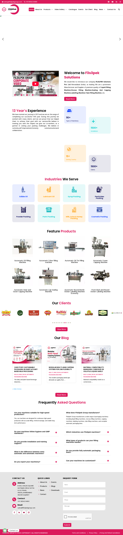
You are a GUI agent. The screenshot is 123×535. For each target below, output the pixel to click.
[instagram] (120, 2)
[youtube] (112, 2)
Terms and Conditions (79, 533)
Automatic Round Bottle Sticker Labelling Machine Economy (74, 291)
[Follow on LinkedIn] (19, 512)
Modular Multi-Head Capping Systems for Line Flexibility (61, 368)
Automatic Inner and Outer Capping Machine (22, 291)
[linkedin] (116, 2)
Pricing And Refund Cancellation (110, 533)
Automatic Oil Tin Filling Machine (74, 261)
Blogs (53, 486)
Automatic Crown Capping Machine (100, 261)
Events (53, 482)
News (42, 490)
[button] (3, 39)
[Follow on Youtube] (24, 512)
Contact (43, 494)
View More (61, 329)
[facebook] (108, 2)
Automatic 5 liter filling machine (48, 261)
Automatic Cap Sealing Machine (48, 291)
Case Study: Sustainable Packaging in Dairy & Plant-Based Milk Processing (26, 369)
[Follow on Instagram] (29, 512)
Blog (24, 374)
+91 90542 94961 (31, 2)
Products (43, 486)
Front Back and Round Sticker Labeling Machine (100, 291)
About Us (43, 482)
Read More (70, 99)
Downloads (55, 490)
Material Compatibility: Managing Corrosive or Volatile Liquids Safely (93, 369)
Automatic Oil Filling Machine (22, 261)
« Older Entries (17, 389)
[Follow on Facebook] (14, 512)
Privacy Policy (93, 533)
